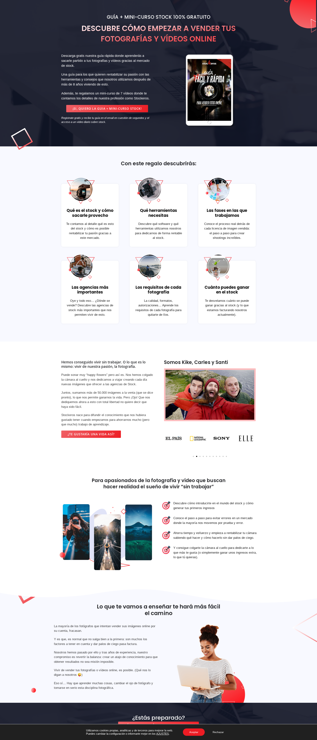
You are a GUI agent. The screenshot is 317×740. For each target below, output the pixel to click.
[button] (107, 108)
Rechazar (218, 732)
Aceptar (193, 732)
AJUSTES (162, 733)
